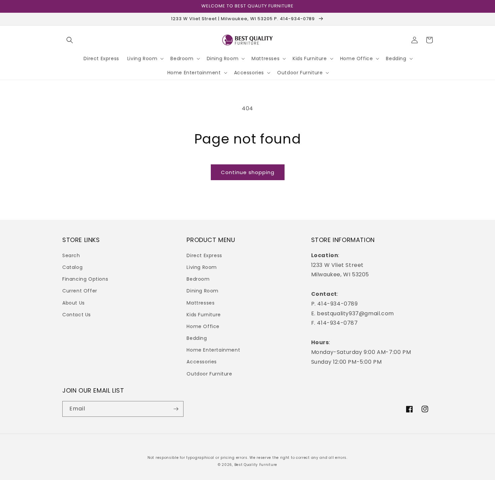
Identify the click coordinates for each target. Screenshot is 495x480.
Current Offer (79, 290)
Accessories (202, 361)
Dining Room (203, 290)
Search (71, 255)
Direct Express (204, 255)
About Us (73, 302)
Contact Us (76, 314)
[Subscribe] (175, 409)
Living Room (202, 267)
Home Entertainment (213, 350)
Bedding (197, 338)
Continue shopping (247, 172)
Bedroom (198, 279)
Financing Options (85, 279)
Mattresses (200, 302)
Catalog (72, 267)
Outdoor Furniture (209, 373)
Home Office (203, 326)
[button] (69, 40)
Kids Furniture (204, 314)
